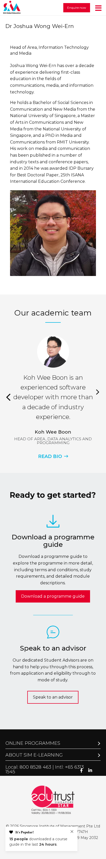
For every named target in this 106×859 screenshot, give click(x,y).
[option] (53, 397)
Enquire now (76, 7)
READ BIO (50, 456)
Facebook (81, 770)
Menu (98, 7)
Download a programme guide (53, 596)
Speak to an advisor (53, 697)
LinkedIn (90, 770)
